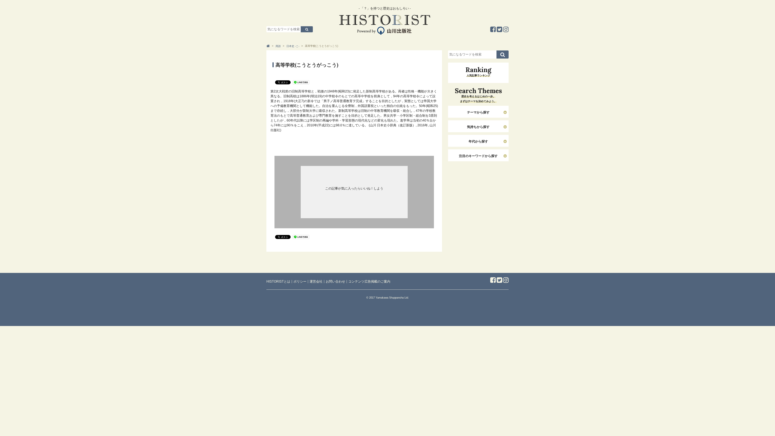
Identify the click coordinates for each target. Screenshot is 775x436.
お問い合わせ (335, 281)
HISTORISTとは (278, 281)
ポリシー (299, 281)
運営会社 (316, 281)
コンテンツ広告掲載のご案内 (369, 281)
